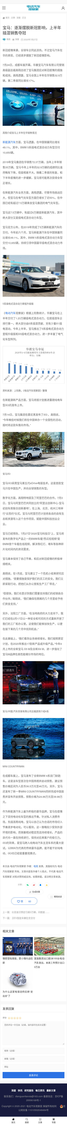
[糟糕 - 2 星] (12, 1018)
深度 (18, 17)
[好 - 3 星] (14, 1018)
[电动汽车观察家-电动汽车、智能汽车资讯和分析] (33, 7)
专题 (54, 1122)
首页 (7, 17)
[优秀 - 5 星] (20, 1018)
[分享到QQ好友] (40, 884)
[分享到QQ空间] (46, 884)
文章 (13, 17)
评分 (5, 1017)
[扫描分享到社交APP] (27, 884)
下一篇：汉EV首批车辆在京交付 (19, 918)
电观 (8, 39)
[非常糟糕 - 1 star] (9, 1018)
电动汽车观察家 (34, 1106)
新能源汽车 (9, 142)
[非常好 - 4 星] (17, 1018)
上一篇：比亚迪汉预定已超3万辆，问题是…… (26, 912)
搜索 (27, 1122)
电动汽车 (10, 313)
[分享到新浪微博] (34, 884)
